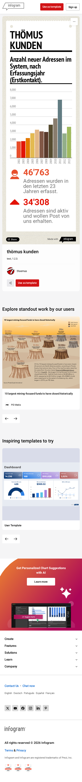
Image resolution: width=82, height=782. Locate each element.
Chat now (29, 686)
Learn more (41, 581)
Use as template (52, 6)
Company (11, 666)
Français (50, 693)
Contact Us (12, 686)
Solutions (11, 652)
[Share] (10, 283)
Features (10, 646)
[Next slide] (15, 418)
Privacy (21, 750)
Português (29, 693)
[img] (19, 150)
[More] (74, 21)
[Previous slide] (6, 418)
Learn (8, 659)
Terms (9, 750)
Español (40, 693)
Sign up (72, 7)
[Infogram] (13, 7)
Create (9, 639)
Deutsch (18, 693)
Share (14, 239)
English (8, 693)
